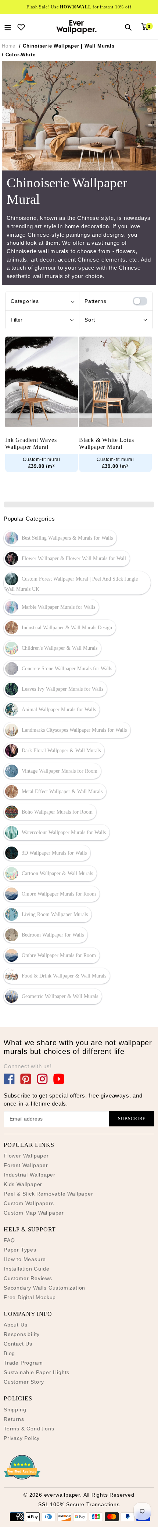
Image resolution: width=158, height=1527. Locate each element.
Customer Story (24, 1382)
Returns (14, 1419)
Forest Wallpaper (26, 1165)
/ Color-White (18, 54)
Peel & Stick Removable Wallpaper (48, 1194)
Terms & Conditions (29, 1429)
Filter (16, 320)
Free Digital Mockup (30, 1297)
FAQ (9, 1240)
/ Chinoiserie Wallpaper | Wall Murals (67, 46)
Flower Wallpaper (26, 1156)
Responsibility (22, 1334)
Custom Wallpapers (29, 1203)
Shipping (15, 1409)
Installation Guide (26, 1269)
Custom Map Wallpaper (34, 1213)
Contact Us (18, 1344)
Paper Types (20, 1250)
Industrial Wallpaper (29, 1175)
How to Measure (25, 1259)
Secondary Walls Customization (44, 1288)
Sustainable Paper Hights (36, 1372)
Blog (9, 1353)
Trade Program (23, 1363)
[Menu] (7, 27)
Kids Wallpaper (23, 1184)
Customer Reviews (28, 1278)
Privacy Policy (22, 1438)
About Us (15, 1325)
